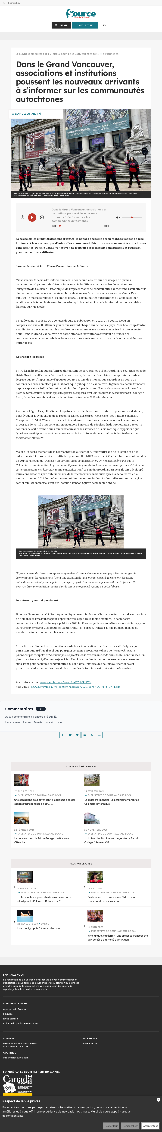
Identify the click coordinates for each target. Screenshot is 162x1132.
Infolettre (85, 25)
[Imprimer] (99, 735)
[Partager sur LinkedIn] (84, 735)
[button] (61, 25)
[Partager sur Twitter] (77, 735)
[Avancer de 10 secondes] (42, 217)
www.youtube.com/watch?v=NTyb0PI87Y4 (65, 682)
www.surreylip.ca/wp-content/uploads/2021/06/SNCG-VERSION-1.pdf (75, 686)
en (105, 25)
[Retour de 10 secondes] (22, 217)
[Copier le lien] (92, 735)
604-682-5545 (90, 1043)
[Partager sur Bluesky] (70, 735)
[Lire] (32, 217)
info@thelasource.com (15, 1057)
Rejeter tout (111, 1125)
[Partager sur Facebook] (63, 735)
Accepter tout (150, 1125)
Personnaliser (130, 1125)
